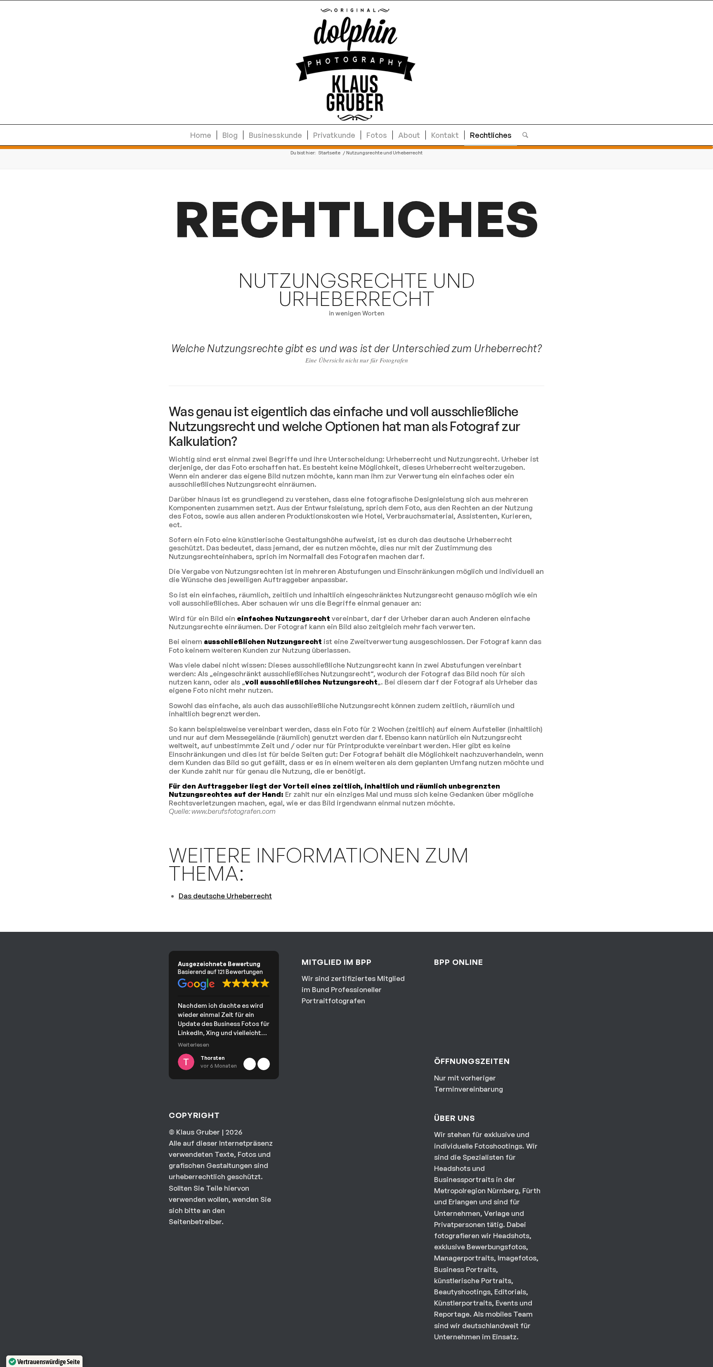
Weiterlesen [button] (193, 1044)
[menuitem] (201, 135)
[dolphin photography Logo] (356, 62)
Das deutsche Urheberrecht (225, 895)
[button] (263, 1064)
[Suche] (522, 135)
